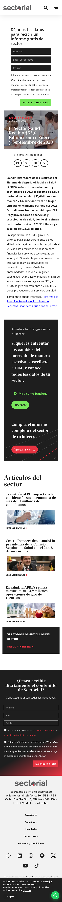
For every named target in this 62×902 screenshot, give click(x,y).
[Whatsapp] (8, 855)
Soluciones (31, 822)
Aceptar (10, 896)
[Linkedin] (19, 855)
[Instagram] (31, 855)
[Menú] (56, 8)
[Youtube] (25, 865)
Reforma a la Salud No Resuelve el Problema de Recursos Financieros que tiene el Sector (32, 301)
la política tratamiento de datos (19, 735)
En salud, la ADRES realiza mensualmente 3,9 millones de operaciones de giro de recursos (29, 592)
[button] (45, 7)
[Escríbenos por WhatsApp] (55, 895)
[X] (53, 855)
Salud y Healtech (20, 117)
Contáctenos (31, 836)
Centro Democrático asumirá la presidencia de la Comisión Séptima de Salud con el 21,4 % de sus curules (30, 546)
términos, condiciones (44, 730)
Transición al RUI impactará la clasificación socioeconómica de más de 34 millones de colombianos (31, 499)
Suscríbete (31, 814)
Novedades (31, 829)
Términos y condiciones (31, 843)
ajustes (27, 890)
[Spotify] (42, 855)
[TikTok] (36, 865)
